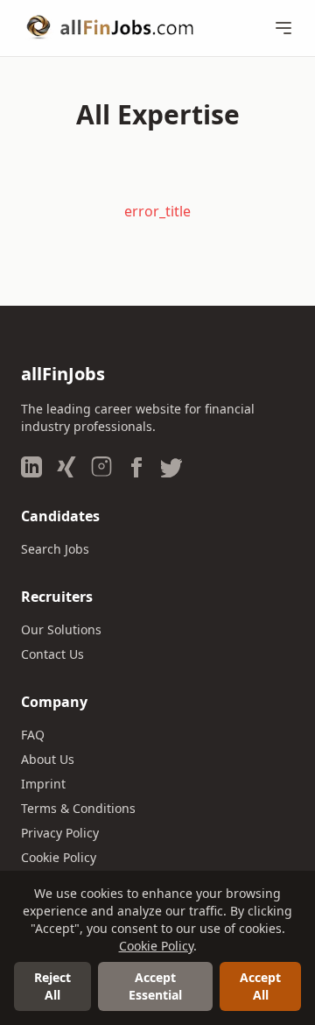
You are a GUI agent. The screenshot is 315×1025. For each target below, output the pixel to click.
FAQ (33, 734)
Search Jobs (55, 549)
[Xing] (66, 466)
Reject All (52, 986)
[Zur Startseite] (109, 28)
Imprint (43, 783)
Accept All (260, 986)
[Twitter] (171, 466)
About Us (47, 759)
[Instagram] (101, 466)
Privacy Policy (60, 832)
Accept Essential (155, 986)
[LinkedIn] (31, 466)
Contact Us (52, 654)
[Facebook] (136, 466)
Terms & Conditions (78, 808)
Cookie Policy (58, 857)
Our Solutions (61, 629)
